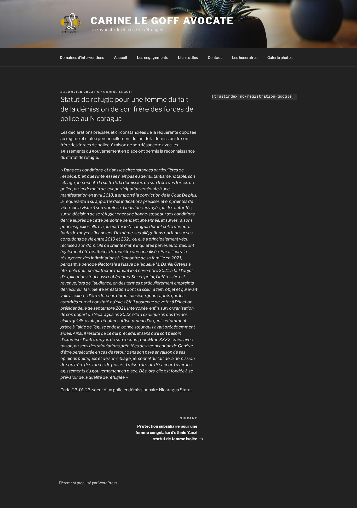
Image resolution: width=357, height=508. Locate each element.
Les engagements (152, 57)
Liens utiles (188, 57)
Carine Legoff (118, 92)
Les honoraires (244, 57)
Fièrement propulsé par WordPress (88, 483)
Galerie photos (279, 57)
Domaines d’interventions (82, 57)
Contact (215, 57)
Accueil (120, 57)
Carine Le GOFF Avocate (162, 20)
